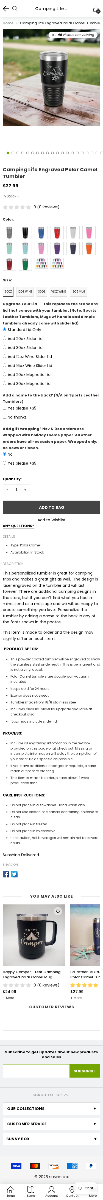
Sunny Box (59, 1177)
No (10, 454)
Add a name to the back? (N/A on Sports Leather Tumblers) (51, 398)
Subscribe (85, 1071)
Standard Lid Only (24, 329)
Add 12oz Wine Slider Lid (30, 356)
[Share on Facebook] (6, 874)
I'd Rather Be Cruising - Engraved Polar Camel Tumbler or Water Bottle (32, 974)
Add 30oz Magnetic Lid (29, 383)
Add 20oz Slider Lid (25, 338)
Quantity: (12, 479)
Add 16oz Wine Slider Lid (30, 365)
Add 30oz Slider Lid (25, 347)
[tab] (51, 1109)
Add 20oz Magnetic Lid (29, 374)
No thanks (17, 417)
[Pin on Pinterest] (22, 874)
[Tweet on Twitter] (14, 874)
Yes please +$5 (22, 408)
